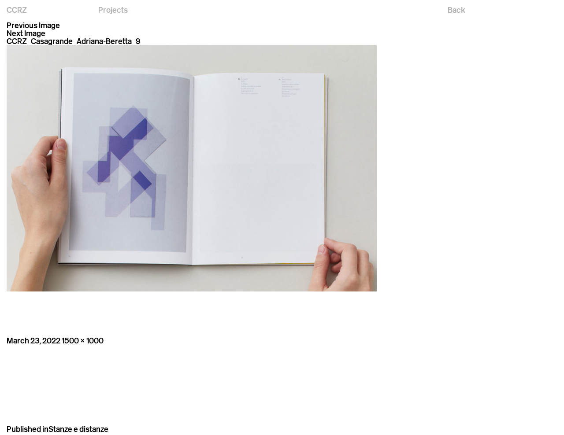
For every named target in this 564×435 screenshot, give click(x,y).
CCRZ (17, 10)
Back (456, 10)
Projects (113, 10)
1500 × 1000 (83, 340)
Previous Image (33, 25)
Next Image (26, 33)
